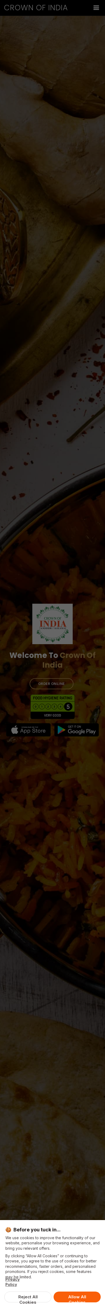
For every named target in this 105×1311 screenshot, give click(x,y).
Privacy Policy (12, 1282)
